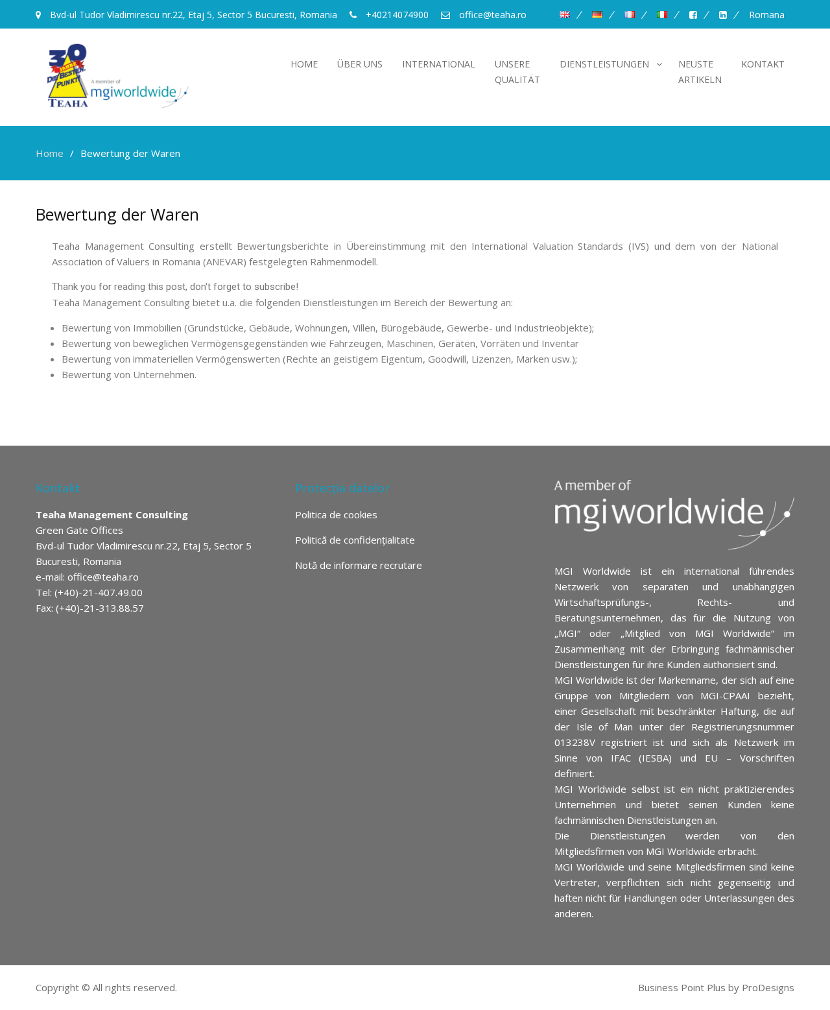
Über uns (360, 64)
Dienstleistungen (604, 64)
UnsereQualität (517, 72)
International (438, 64)
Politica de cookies (336, 514)
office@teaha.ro (103, 576)
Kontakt (763, 64)
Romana (767, 14)
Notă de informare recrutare (358, 565)
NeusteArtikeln (700, 72)
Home (304, 64)
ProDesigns (768, 987)
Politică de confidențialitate (355, 539)
